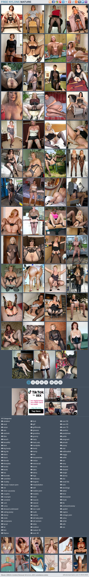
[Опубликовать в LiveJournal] (66, 2)
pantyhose (66, 433)
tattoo (64, 491)
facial (5, 524)
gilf (33, 424)
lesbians (35, 479)
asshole (6, 433)
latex (34, 470)
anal (5, 424)
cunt (5, 503)
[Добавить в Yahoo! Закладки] (86, 2)
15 (52, 382)
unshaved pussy (68, 506)
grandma (36, 433)
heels (34, 448)
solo (64, 485)
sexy (64, 464)
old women (36, 521)
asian (5, 427)
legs (34, 476)
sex (63, 460)
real (63, 448)
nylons (35, 515)
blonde (6, 460)
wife (64, 524)
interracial (36, 464)
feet (4, 530)
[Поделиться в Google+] (60, 2)
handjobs (36, 445)
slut (63, 479)
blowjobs (6, 464)
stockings (66, 488)
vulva (64, 518)
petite (64, 436)
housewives (37, 457)
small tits (65, 482)
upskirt (65, 509)
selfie (64, 457)
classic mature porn (10, 485)
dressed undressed (10, 509)
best (5, 445)
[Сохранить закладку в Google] (56, 2)
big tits (5, 451)
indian (35, 460)
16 (56, 382)
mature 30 (36, 530)
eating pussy (8, 512)
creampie (7, 497)
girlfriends (36, 427)
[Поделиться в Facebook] (53, 2)
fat (4, 527)
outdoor (35, 527)
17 (60, 382)
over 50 (65, 421)
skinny (64, 476)
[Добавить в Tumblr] (79, 2)
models (35, 494)
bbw (5, 436)
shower (65, 470)
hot (33, 454)
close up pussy (9, 491)
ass (4, 430)
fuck (34, 421)
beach (5, 439)
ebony (5, 515)
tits (63, 503)
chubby (6, 482)
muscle (35, 500)
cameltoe (7, 479)
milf (34, 488)
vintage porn (67, 515)
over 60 (65, 424)
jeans (34, 467)
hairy (34, 439)
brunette (6, 476)
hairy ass (36, 442)
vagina (65, 512)
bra (4, 473)
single (64, 473)
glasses (35, 430)
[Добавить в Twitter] (82, 2)
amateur (6, 421)
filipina (6, 533)
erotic (5, 518)
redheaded (66, 451)
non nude (36, 509)
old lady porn (37, 518)
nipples (35, 506)
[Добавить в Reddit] (73, 2)
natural (35, 503)
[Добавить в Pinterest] (69, 2)
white (64, 521)
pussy (64, 445)
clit (4, 488)
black (5, 457)
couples (6, 494)
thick (64, 494)
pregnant (65, 439)
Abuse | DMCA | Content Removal (12, 575)
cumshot (6, 500)
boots (5, 470)
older (34, 524)
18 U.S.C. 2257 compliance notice (36, 575)
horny (34, 451)
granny (35, 436)
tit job (64, 500)
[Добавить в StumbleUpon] (76, 2)
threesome (66, 497)
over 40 (35, 533)
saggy (64, 454)
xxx (63, 527)
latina (34, 473)
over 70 (65, 427)
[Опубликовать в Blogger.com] (50, 2)
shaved (65, 467)
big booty (7, 448)
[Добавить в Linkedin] (63, 2)
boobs (5, 467)
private (65, 442)
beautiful (6, 442)
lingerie (35, 482)
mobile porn (37, 491)
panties (65, 430)
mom (34, 497)
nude (34, 512)
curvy (5, 506)
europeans (7, 521)
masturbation (37, 485)
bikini (5, 454)
